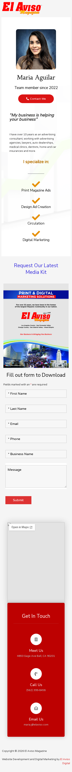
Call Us (36, 684)
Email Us (36, 719)
